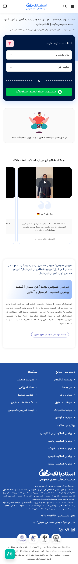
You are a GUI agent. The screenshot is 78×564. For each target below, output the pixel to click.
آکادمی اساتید (26, 395)
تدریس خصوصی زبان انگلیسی (16, 492)
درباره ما (67, 387)
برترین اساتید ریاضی (60, 441)
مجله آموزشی (26, 387)
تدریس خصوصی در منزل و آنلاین (45, 489)
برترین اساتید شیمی (60, 456)
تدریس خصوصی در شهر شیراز (39, 265)
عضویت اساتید (25, 380)
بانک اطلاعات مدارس (22, 402)
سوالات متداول (63, 402)
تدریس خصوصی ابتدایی (64, 496)
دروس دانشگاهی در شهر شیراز (37, 269)
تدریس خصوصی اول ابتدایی (37, 496)
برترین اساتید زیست (60, 464)
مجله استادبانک (63, 410)
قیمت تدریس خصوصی (21, 410)
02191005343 (48, 516)
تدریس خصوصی (64, 265)
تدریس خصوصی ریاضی (40, 492)
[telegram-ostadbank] (67, 530)
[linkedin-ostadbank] (73, 530)
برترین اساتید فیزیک (60, 448)
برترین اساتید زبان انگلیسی (56, 433)
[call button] (10, 554)
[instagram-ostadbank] (61, 530)
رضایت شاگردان (63, 380)
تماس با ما (66, 395)
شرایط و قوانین (63, 417)
